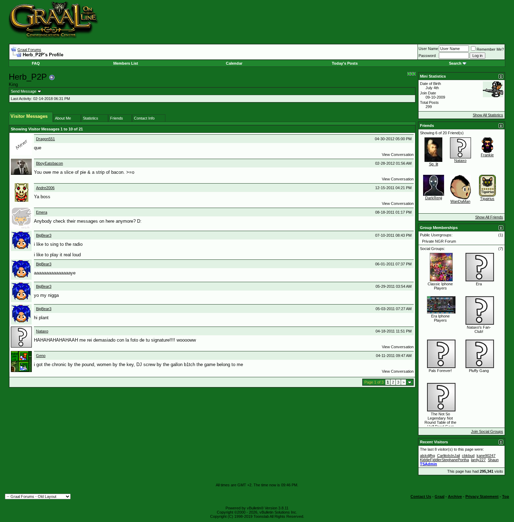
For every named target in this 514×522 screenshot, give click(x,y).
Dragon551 (45, 139)
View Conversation (398, 154)
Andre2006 (45, 188)
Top (505, 496)
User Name (428, 49)
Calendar (234, 63)
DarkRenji (433, 198)
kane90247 (486, 455)
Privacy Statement (482, 496)
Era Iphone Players (440, 318)
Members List (125, 63)
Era (479, 284)
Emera (41, 212)
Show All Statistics (488, 115)
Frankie (487, 155)
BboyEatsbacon (49, 163)
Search (455, 63)
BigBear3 (43, 235)
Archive (455, 496)
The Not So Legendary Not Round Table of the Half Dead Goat (440, 420)
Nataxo (42, 331)
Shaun (493, 460)
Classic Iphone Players (440, 286)
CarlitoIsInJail (448, 455)
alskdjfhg (427, 455)
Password (427, 55)
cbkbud (468, 455)
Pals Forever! (440, 371)
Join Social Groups (487, 431)
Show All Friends (489, 217)
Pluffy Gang (479, 371)
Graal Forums (29, 50)
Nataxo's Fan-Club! (479, 329)
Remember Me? (490, 49)
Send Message (23, 91)
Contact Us (421, 496)
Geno (40, 355)
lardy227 (478, 460)
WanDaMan (460, 201)
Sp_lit (433, 164)
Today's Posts (345, 63)
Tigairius (487, 198)
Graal (439, 496)
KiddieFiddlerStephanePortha (444, 460)
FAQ (36, 63)
